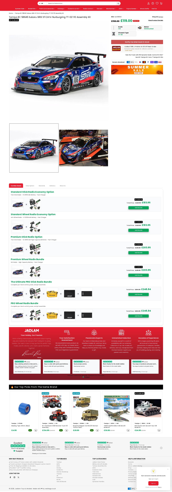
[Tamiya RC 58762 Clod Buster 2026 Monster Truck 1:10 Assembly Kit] (55, 408)
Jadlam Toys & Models (23, 489)
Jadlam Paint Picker (98, 462)
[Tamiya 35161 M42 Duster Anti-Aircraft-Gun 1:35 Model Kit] (147, 408)
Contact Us (132, 481)
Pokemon (60, 478)
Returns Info (132, 479)
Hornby (59, 468)
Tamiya (160, 17)
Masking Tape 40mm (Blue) (20, 426)
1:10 (56, 423)
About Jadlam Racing (135, 466)
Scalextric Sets (97, 470)
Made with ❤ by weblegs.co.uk (44, 489)
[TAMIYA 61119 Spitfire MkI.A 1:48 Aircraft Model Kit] (116, 408)
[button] (161, 3)
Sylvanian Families (98, 481)
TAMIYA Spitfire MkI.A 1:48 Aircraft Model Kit (115, 426)
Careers (130, 470)
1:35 (87, 423)
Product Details (155, 20)
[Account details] (148, 3)
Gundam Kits (96, 476)
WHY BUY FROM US (16, 459)
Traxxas (59, 474)
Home (11, 13)
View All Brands (61, 481)
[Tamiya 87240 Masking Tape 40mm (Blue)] (24, 408)
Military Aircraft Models (99, 464)
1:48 (117, 423)
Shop (129, 468)
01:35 (148, 423)
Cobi (93, 479)
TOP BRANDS (62, 459)
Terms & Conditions (134, 474)
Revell (58, 479)
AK (57, 476)
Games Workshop (62, 472)
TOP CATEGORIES (99, 459)
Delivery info (132, 478)
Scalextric (60, 470)
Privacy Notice (132, 472)
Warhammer (96, 474)
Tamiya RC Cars (146, 57)
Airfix (58, 464)
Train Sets (95, 472)
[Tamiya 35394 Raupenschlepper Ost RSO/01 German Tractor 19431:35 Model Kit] (86, 408)
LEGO (58, 466)
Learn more (128, 50)
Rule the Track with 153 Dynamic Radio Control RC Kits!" (144, 55)
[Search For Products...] (118, 3)
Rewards (131, 462)
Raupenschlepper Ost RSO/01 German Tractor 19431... (85, 426)
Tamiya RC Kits (158, 57)
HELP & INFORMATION (136, 459)
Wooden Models (97, 478)
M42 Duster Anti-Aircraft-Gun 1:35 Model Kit (146, 426)
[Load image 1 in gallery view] (33, 148)
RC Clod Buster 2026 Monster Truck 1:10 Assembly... (55, 426)
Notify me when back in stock (137, 42)
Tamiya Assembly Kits (99, 466)
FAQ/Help (131, 476)
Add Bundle (138, 208)
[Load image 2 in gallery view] (83, 148)
